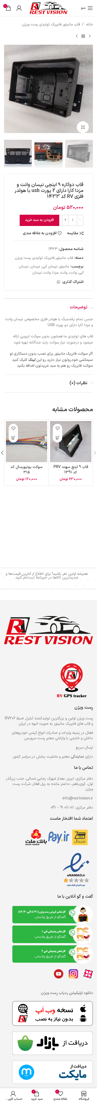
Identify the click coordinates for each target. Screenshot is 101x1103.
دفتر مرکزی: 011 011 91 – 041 (72, 807)
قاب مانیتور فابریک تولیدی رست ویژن (51, 24)
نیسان (35, 261)
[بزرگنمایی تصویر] (83, 123)
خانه (89, 24)
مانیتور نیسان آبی (55, 261)
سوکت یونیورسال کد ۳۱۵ (27, 464)
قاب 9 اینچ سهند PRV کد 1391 (71, 464)
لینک (32, 354)
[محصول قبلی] (89, 36)
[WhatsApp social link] (58, 277)
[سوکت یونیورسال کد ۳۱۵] (26, 436)
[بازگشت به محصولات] (83, 36)
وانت (73, 267)
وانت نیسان (41, 267)
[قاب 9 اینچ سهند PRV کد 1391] (70, 436)
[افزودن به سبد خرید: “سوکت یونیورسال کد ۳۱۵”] (13, 432)
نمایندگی (77, 757)
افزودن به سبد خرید (39, 214)
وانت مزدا (60, 267)
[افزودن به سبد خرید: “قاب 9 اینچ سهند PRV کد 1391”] (57, 432)
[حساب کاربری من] (19, 8)
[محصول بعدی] (77, 36)
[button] (87, 89)
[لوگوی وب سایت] (48, 8)
